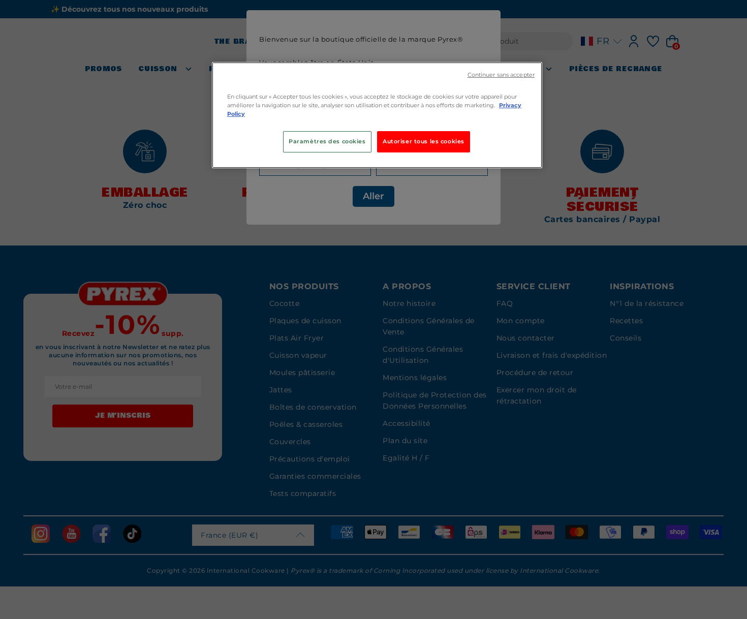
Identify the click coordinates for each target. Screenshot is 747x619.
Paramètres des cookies (327, 141)
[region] (377, 115)
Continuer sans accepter (501, 75)
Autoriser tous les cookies (423, 141)
